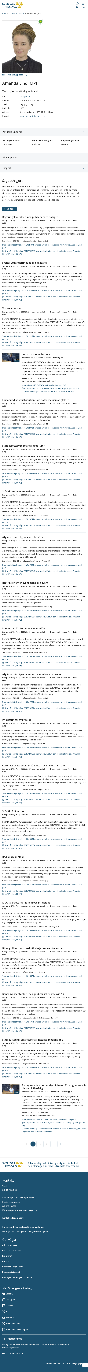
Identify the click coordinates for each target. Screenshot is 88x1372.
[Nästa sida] (60, 1144)
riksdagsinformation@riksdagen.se (21, 1210)
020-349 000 (11, 1206)
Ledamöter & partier (16, 13)
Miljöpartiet (25, 96)
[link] (26, 1144)
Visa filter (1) (10, 208)
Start (4, 13)
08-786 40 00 (11, 1190)
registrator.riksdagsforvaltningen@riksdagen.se (27, 1231)
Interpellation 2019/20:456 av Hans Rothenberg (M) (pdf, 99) (51, 388)
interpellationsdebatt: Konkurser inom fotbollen (49, 391)
